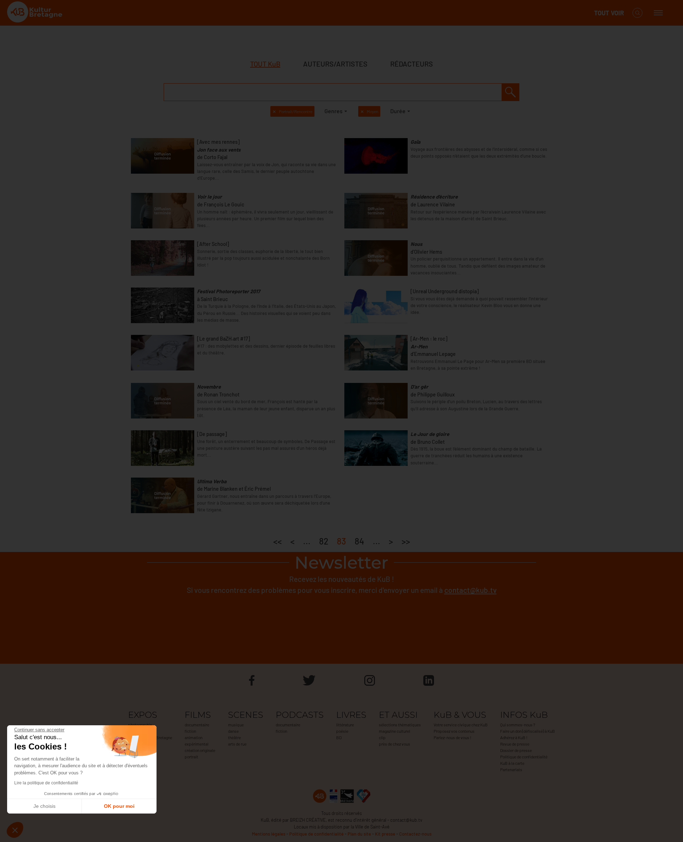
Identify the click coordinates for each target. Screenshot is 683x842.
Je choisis (44, 806)
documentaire (197, 724)
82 (323, 541)
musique (236, 724)
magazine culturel (394, 730)
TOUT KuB (265, 63)
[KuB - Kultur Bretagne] (35, 13)
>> (406, 541)
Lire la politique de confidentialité (46, 782)
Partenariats (511, 769)
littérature (345, 724)
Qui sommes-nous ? (517, 724)
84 (359, 541)
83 (341, 541)
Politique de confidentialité (523, 756)
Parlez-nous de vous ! (452, 737)
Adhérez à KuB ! (514, 737)
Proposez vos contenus (454, 730)
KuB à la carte (512, 763)
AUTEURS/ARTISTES (335, 63)
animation (193, 737)
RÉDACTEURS (411, 63)
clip (382, 737)
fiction (190, 730)
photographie (140, 724)
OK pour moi (119, 806)
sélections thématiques (400, 724)
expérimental (196, 743)
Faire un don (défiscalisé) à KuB (527, 730)
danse (233, 730)
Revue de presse (514, 743)
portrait (191, 756)
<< (277, 541)
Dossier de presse (516, 750)
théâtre (234, 737)
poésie (342, 730)
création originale (200, 750)
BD (339, 737)
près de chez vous (394, 743)
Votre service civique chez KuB (461, 724)
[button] (14, 829)
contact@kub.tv (470, 589)
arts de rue (237, 743)
